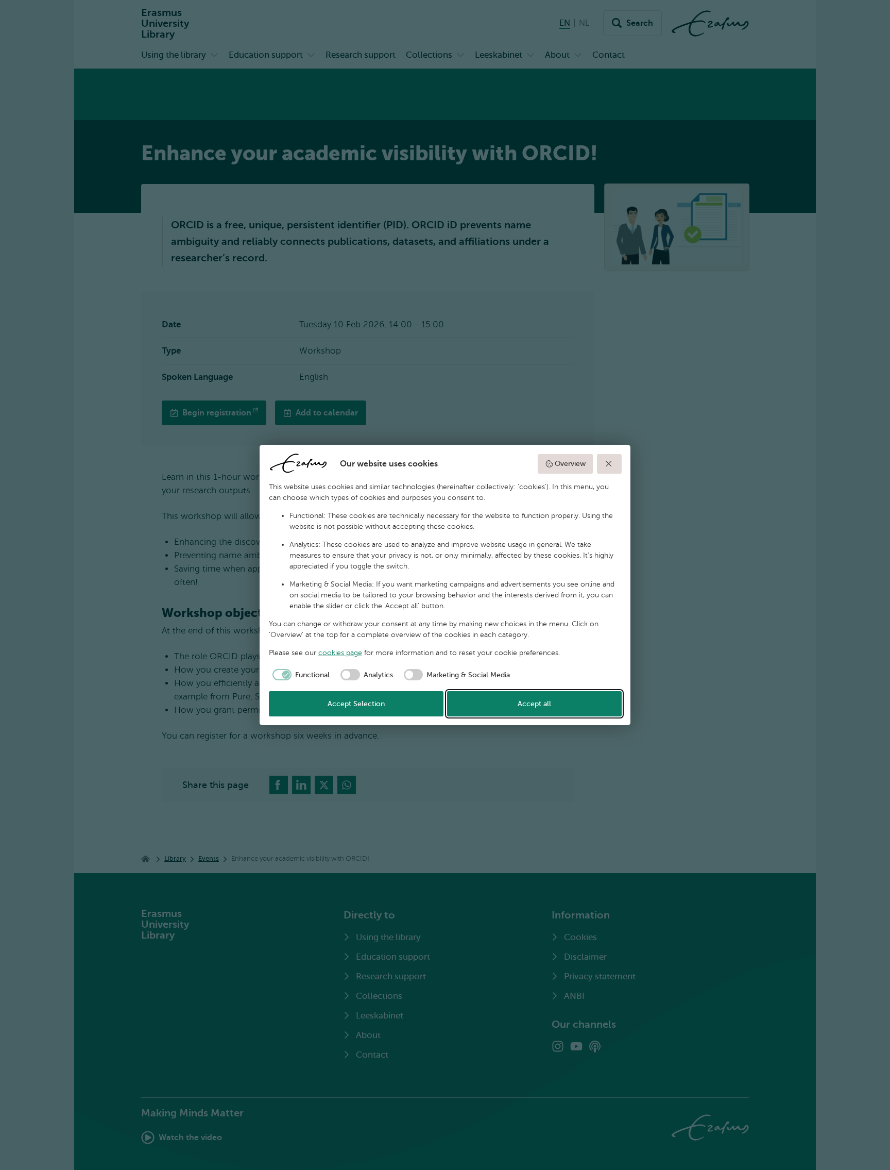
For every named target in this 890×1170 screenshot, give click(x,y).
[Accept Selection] (609, 464)
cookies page (340, 653)
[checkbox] (299, 674)
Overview (570, 463)
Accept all (534, 704)
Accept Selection (356, 704)
